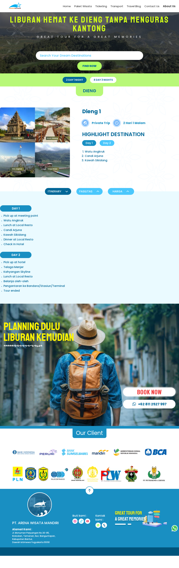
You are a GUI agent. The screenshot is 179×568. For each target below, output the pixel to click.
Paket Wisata (83, 6)
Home (67, 6)
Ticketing (101, 6)
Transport (116, 6)
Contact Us (151, 6)
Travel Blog (134, 6)
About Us (169, 6)
